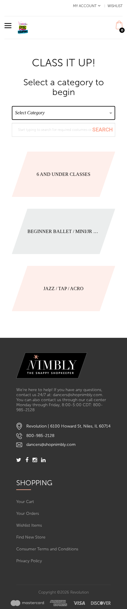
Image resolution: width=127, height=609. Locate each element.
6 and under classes (63, 174)
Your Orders (27, 513)
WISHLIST (115, 6)
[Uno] (23, 27)
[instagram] (34, 460)
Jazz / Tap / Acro (63, 288)
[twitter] (18, 460)
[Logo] (63, 365)
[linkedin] (43, 460)
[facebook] (26, 460)
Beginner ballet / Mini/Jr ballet (63, 231)
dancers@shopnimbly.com (51, 444)
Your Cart (25, 501)
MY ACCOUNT (85, 6)
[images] (61, 603)
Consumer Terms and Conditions (47, 549)
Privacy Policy (29, 560)
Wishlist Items (29, 525)
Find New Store (30, 537)
